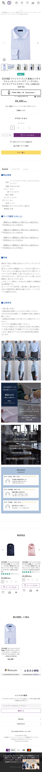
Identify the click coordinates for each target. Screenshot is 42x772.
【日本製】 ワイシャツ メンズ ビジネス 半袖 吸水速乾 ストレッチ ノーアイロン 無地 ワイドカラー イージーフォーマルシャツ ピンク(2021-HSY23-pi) (10, 567)
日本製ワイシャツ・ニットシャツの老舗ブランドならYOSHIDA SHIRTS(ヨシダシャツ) (9, 3)
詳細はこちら (21, 110)
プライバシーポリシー (17, 767)
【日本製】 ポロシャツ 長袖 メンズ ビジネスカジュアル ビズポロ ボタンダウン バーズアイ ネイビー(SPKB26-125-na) (31, 566)
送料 (10, 106)
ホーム (21, 10)
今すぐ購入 (21, 152)
